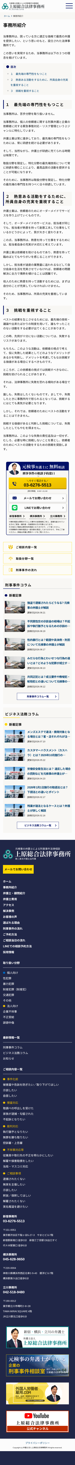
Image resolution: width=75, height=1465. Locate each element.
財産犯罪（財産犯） (15, 989)
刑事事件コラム (12, 1047)
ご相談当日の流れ (14, 940)
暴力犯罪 (8, 984)
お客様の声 (10, 917)
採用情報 (8, 952)
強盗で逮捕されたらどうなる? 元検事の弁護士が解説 (48, 605)
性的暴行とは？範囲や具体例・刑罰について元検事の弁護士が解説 (48, 642)
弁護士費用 (10, 899)
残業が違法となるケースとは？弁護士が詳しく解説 (48, 808)
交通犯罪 (8, 995)
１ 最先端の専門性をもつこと (28, 74)
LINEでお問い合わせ (38, 508)
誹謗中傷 (8, 1022)
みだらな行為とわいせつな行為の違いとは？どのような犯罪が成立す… (48, 660)
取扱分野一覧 (25, 558)
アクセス (8, 905)
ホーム (7, 15)
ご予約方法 (10, 934)
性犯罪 (7, 978)
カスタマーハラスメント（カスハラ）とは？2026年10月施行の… (47, 752)
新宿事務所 (15, 516)
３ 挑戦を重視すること (24, 91)
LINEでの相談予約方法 (17, 946)
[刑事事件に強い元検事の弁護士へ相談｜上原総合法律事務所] (33, 9)
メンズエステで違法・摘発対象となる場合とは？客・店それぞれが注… (48, 734)
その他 (7, 1000)
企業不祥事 (10, 1011)
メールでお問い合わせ (37, 498)
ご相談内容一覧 (26, 547)
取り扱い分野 (11, 963)
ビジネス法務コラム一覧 (37, 825)
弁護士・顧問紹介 (14, 893)
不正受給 (8, 1017)
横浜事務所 (36, 516)
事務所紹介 (10, 887)
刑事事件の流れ (26, 570)
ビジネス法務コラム (15, 1053)
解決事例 (8, 911)
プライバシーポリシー (37, 1443)
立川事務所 (56, 516)
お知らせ (8, 1058)
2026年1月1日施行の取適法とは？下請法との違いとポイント (47, 789)
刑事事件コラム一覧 (38, 696)
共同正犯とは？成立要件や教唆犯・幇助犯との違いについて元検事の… (48, 679)
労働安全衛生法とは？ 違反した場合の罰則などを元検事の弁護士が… (48, 771)
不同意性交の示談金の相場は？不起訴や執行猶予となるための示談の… (48, 623)
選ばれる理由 (11, 922)
